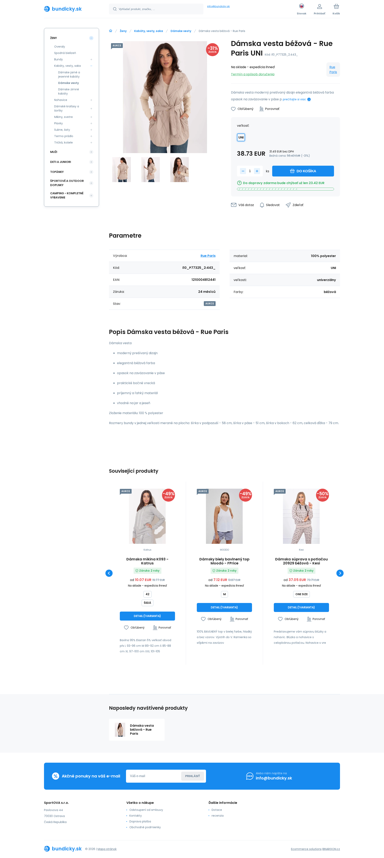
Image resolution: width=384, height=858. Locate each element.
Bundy (58, 59)
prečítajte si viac (294, 99)
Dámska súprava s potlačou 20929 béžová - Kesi (301, 561)
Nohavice (60, 100)
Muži (53, 152)
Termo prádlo (63, 136)
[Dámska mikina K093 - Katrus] (147, 516)
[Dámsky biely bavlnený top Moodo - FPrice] (224, 516)
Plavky (58, 123)
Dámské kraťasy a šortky (66, 108)
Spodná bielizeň (65, 53)
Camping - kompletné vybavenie (66, 195)
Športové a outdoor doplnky (67, 183)
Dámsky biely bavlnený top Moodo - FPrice (224, 561)
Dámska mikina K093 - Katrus (147, 561)
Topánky (57, 172)
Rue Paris (333, 69)
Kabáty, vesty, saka (148, 31)
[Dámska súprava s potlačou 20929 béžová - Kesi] (301, 516)
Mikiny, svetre (63, 117)
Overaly (59, 47)
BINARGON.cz (331, 849)
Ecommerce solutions (306, 849)
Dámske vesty (181, 31)
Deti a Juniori (60, 162)
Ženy (123, 31)
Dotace (217, 810)
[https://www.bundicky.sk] (110, 30)
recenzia (218, 816)
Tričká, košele (63, 142)
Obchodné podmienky (145, 827)
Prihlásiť (192, 776)
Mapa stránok (107, 849)
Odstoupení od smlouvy (146, 810)
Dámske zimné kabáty (68, 91)
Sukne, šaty (62, 130)
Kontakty (135, 816)
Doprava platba (140, 821)
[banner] (71, 9)
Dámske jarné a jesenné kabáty (69, 74)
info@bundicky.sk (218, 6)
